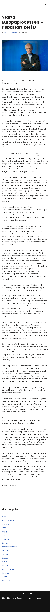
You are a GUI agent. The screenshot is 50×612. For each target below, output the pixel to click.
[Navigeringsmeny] (45, 4)
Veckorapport (7, 580)
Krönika (5, 543)
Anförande (6, 524)
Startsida (5, 573)
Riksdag (5, 558)
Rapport (5, 554)
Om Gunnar (18, 598)
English (4, 535)
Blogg (4, 532)
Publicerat (6, 550)
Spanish (5, 565)
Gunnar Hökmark (10, 32)
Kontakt (29, 598)
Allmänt (5, 516)
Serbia (4, 562)
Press (38, 598)
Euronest (5, 539)
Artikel (4, 528)
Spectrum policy (8, 569)
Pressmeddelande (9, 546)
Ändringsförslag (8, 520)
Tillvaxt (4, 577)
